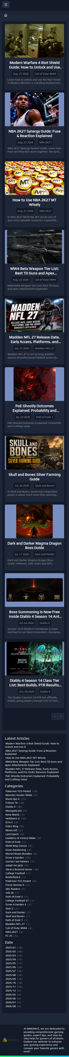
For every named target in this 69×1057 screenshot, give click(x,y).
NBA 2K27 (12, 931)
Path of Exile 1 (14, 920)
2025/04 (11, 959)
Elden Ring (12, 826)
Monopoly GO (14, 810)
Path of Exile (13, 841)
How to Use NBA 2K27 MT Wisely (26, 757)
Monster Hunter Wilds (19, 795)
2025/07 (11, 971)
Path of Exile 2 (14, 896)
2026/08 (11, 1006)
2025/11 (11, 986)
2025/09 (11, 978)
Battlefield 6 (13, 877)
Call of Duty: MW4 (16, 928)
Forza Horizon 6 (15, 884)
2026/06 (11, 998)
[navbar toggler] (6, 4)
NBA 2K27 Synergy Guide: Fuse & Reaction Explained (30, 752)
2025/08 (11, 975)
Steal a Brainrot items (19, 869)
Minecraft (11, 830)
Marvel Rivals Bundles (19, 853)
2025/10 (11, 982)
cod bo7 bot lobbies (17, 861)
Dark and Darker (15, 912)
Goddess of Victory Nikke (21, 838)
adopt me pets (14, 865)
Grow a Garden (15, 857)
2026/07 (11, 1002)
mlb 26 (10, 892)
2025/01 (11, 947)
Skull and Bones (15, 916)
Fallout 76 (12, 802)
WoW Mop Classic (16, 845)
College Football (15, 873)
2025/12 (11, 990)
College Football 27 (17, 900)
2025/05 (11, 963)
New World (12, 814)
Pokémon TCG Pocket (18, 881)
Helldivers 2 (13, 818)
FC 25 (9, 935)
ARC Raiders (13, 888)
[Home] (34, 8)
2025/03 (11, 955)
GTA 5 (9, 822)
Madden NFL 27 (15, 924)
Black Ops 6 (12, 799)
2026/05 (11, 994)
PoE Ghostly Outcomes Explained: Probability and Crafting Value (32, 777)
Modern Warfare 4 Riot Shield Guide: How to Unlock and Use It (32, 745)
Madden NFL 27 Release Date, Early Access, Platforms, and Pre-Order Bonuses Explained (32, 770)
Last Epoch (12, 834)
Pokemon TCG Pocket (18, 791)
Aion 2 (9, 908)
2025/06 (11, 967)
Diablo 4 (10, 806)
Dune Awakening (16, 849)
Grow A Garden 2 (16, 904)
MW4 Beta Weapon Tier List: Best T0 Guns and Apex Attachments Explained (33, 763)
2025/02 (11, 951)
